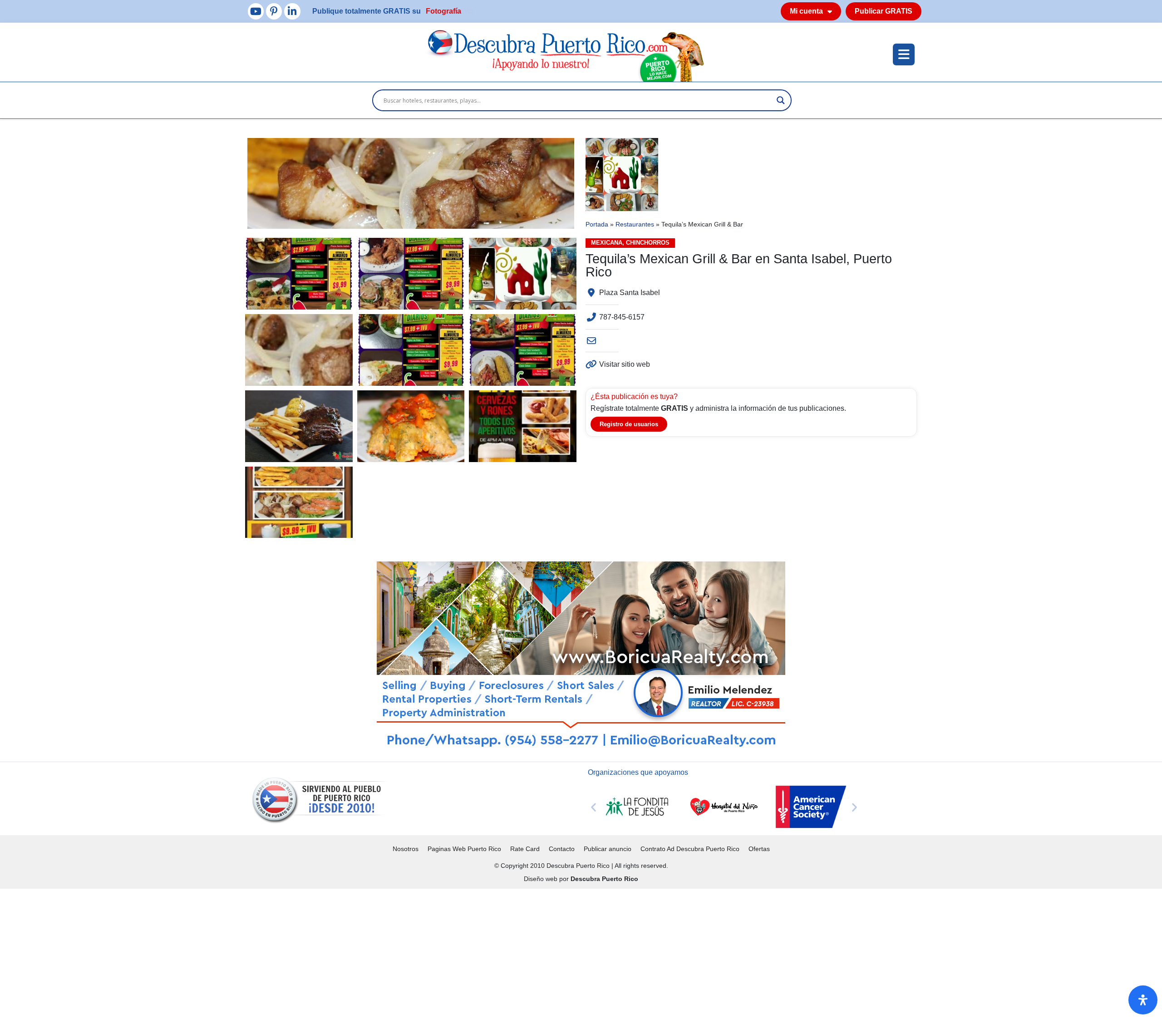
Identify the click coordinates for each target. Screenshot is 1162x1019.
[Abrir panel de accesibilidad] (1142, 999)
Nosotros (406, 848)
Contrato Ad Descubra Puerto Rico (689, 848)
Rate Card (525, 848)
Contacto (562, 848)
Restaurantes (634, 224)
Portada (597, 224)
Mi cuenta (806, 11)
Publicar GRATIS (883, 11)
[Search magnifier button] (780, 100)
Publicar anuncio (607, 848)
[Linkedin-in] (292, 11)
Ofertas (759, 848)
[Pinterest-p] (274, 11)
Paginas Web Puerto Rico (464, 848)
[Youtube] (256, 11)
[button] (593, 806)
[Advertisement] (272, 952)
